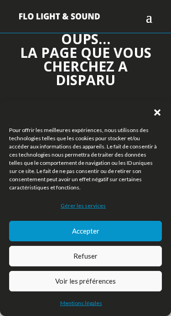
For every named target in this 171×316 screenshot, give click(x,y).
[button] (157, 112)
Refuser (85, 256)
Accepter (85, 231)
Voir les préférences (85, 281)
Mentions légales (81, 303)
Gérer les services (83, 205)
